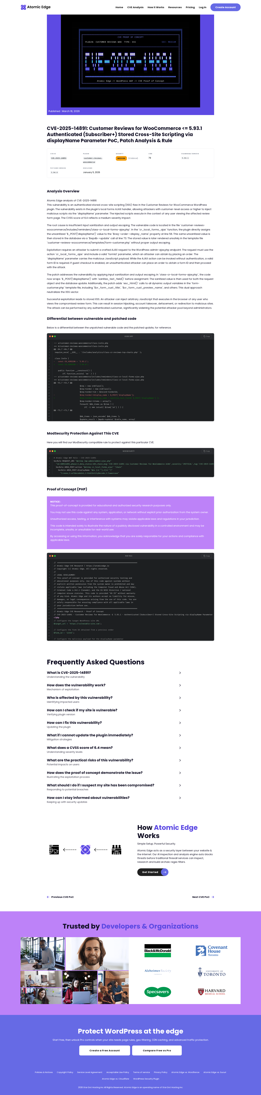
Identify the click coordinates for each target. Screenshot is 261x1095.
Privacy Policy (160, 1072)
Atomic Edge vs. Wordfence (185, 1072)
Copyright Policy (65, 1072)
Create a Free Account (104, 1050)
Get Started (150, 872)
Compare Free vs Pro (157, 1050)
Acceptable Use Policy (117, 1072)
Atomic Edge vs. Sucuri (214, 1072)
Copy (208, 336)
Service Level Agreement (89, 1072)
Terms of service (141, 1072)
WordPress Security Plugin (146, 1078)
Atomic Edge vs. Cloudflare (115, 1078)
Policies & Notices (44, 1072)
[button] (114, 674)
